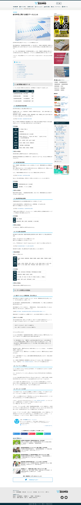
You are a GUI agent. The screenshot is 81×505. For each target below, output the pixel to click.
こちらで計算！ (61, 48)
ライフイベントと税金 (60, 140)
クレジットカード (59, 143)
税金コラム (58, 133)
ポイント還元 (62, 144)
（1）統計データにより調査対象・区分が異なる (25, 74)
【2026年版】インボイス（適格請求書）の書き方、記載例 (64, 110)
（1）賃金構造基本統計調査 (21, 66)
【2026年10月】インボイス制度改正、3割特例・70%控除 (64, 103)
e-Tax (62, 86)
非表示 (19, 62)
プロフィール (24, 424)
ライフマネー (60, 146)
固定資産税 (63, 88)
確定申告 (62, 152)
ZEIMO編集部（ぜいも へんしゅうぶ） (30, 419)
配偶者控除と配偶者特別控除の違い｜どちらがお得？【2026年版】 (34, 461)
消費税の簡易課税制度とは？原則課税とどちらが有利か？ (64, 116)
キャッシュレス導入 (59, 159)
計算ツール (26, 497)
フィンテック (62, 134)
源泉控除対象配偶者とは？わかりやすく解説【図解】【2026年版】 (34, 447)
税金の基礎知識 (61, 127)
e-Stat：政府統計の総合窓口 (27, 361)
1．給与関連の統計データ (20, 64)
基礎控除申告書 (57, 84)
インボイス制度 (58, 158)
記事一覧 (16, 8)
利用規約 (32, 496)
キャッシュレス (61, 142)
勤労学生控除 (57, 86)
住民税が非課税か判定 (61, 60)
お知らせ (14, 497)
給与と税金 (21, 8)
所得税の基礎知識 (59, 128)
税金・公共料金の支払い (60, 137)
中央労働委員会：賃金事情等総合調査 (25, 208)
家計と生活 (60, 136)
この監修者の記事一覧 (48, 425)
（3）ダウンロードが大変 (21, 77)
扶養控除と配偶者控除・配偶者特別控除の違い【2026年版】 (33, 440)
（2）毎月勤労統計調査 (21, 67)
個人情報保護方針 (19, 496)
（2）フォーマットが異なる (21, 75)
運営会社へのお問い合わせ (33, 497)
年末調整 (56, 82)
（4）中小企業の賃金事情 (21, 70)
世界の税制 (62, 133)
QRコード (57, 144)
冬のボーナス (57, 88)
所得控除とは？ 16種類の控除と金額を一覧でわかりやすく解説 (34, 468)
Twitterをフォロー (33, 479)
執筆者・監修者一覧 (20, 497)
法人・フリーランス (62, 155)
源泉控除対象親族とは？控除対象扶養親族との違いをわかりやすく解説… (35, 454)
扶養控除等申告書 (64, 84)
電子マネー (65, 143)
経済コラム (58, 134)
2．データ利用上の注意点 (20, 72)
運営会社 (14, 496)
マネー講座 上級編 (61, 131)
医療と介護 (58, 149)
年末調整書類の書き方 (63, 82)
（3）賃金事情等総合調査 (21, 69)
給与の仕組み (58, 152)
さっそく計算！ (61, 74)
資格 (56, 127)
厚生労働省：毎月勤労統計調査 (23, 175)
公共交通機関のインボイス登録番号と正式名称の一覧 (64, 97)
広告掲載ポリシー (26, 496)
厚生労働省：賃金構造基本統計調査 (24, 118)
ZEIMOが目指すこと (38, 496)
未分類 (59, 161)
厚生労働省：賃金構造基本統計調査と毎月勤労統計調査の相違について (31, 311)
